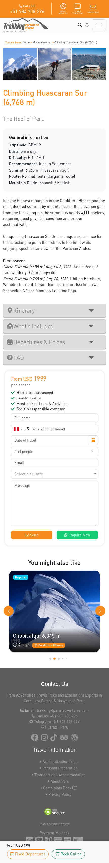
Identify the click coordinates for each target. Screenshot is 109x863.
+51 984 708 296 (27, 11)
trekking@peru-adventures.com (63, 710)
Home (26, 42)
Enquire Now (79, 535)
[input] (49, 440)
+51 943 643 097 (66, 721)
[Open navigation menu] (99, 25)
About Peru (60, 781)
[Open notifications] (87, 25)
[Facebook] (34, 738)
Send (33, 535)
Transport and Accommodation (59, 774)
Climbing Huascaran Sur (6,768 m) (76, 42)
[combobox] (54, 474)
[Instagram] (44, 738)
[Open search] (79, 25)
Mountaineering (42, 42)
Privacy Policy (59, 794)
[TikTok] (53, 738)
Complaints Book (57, 787)
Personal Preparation (60, 768)
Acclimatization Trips (60, 761)
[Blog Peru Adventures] (74, 738)
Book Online (71, 853)
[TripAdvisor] (64, 738)
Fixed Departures (29, 853)
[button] (50, 659)
